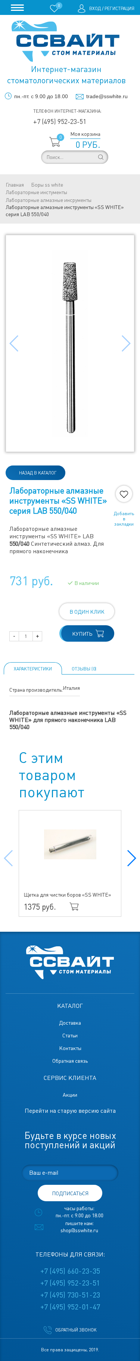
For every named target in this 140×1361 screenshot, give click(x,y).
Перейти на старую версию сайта (70, 1110)
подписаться (70, 1193)
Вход (95, 8)
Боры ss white (47, 185)
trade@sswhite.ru (107, 96)
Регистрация (119, 8)
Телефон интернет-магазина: (67, 111)
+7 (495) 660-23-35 (70, 1271)
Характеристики (33, 669)
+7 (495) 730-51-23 (70, 1294)
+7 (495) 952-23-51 (59, 121)
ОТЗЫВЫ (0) (84, 669)
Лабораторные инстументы (36, 192)
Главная (15, 185)
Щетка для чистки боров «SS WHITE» (67, 895)
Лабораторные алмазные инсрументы (48, 200)
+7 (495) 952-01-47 (70, 1306)
